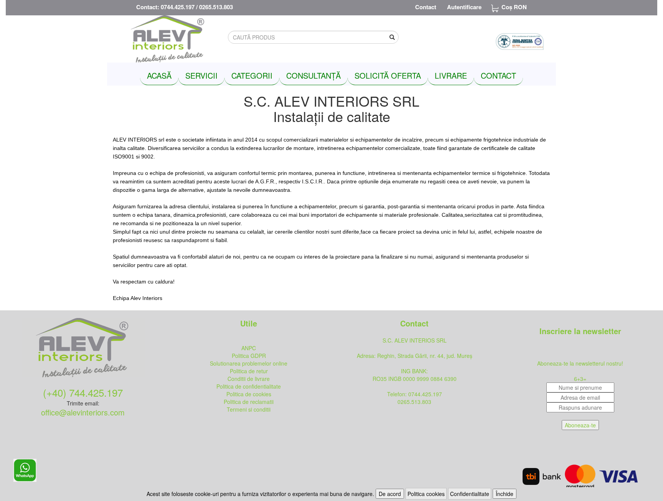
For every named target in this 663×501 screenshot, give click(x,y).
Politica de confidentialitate (248, 386)
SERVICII (201, 75)
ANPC (248, 348)
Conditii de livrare (249, 378)
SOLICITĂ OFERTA (388, 75)
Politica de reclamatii (249, 401)
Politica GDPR (249, 355)
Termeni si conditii (248, 409)
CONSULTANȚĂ (313, 75)
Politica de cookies (248, 394)
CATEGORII (251, 75)
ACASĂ (159, 75)
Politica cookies (426, 494)
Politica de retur (249, 371)
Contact (425, 7)
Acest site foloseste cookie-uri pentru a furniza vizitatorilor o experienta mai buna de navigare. (260, 494)
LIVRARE (451, 75)
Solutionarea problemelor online (248, 363)
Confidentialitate (469, 494)
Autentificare (464, 7)
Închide (504, 494)
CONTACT (498, 75)
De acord (390, 494)
